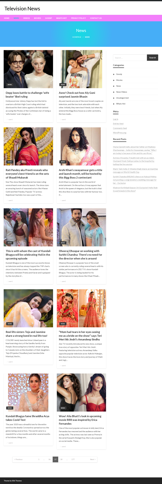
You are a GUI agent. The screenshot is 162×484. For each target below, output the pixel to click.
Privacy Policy (78, 18)
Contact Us (96, 18)
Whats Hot (61, 18)
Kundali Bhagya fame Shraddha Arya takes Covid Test (27, 417)
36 (49, 459)
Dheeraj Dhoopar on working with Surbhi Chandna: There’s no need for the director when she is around (80, 254)
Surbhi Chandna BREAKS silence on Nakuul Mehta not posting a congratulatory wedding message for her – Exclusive (135, 179)
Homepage (76, 37)
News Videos (121, 92)
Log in (115, 119)
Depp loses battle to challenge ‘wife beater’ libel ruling (27, 94)
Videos (26, 18)
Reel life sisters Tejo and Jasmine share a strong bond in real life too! (26, 333)
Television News (22, 8)
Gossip (48, 18)
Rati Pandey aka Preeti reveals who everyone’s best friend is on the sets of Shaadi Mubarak (27, 173)
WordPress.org (119, 132)
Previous (19, 459)
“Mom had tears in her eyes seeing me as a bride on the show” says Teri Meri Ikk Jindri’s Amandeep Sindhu (80, 335)
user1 (11, 119)
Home (6, 18)
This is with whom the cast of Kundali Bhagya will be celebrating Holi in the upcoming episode (28, 254)
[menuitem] (7, 18)
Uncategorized (122, 98)
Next (92, 459)
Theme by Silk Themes (13, 481)
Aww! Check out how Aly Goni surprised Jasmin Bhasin (77, 94)
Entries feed (118, 123)
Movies (37, 18)
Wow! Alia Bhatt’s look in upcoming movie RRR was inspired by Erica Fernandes (80, 419)
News (16, 18)
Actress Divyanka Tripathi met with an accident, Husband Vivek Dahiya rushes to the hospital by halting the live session (133, 161)
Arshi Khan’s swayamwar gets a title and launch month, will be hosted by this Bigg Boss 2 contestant (80, 173)
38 (61, 459)
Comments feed (120, 128)
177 (73, 459)
